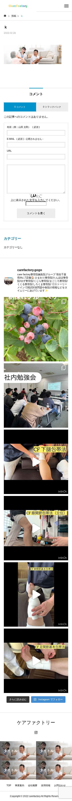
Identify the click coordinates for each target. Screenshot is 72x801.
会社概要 (32, 785)
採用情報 (45, 785)
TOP (9, 785)
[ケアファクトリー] (18, 6)
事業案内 (19, 785)
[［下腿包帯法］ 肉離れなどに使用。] (36, 462)
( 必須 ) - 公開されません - (25, 139)
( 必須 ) (23, 127)
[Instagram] (36, 732)
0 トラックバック (52, 107)
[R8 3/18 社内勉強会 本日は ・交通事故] (36, 395)
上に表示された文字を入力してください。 (36, 200)
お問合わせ (60, 785)
